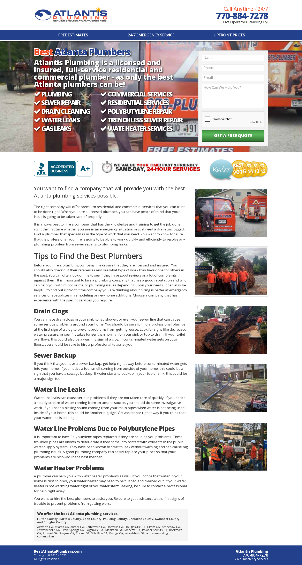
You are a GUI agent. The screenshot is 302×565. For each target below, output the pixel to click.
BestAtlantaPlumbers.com (58, 551)
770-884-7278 (242, 15)
